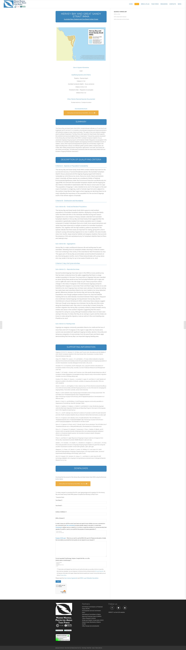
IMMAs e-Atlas (117, 14)
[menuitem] (131, 4)
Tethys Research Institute (89, 618)
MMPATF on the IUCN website (116, 612)
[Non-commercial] (81, 532)
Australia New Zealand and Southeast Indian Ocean (81, 19)
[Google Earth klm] (81, 564)
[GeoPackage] (81, 562)
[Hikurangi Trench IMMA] (1, 325)
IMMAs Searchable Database (120, 16)
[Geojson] (81, 563)
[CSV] (81, 566)
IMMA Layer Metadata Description (89, 578)
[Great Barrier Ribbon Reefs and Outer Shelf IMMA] (185, 325)
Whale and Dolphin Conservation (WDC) (93, 620)
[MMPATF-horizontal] (15, 4)
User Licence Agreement (71, 578)
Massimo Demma (98, 647)
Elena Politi (89, 647)
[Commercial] (81, 531)
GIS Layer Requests (99, 571)
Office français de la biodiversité (90, 626)
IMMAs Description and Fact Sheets (121, 19)
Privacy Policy (63, 575)
